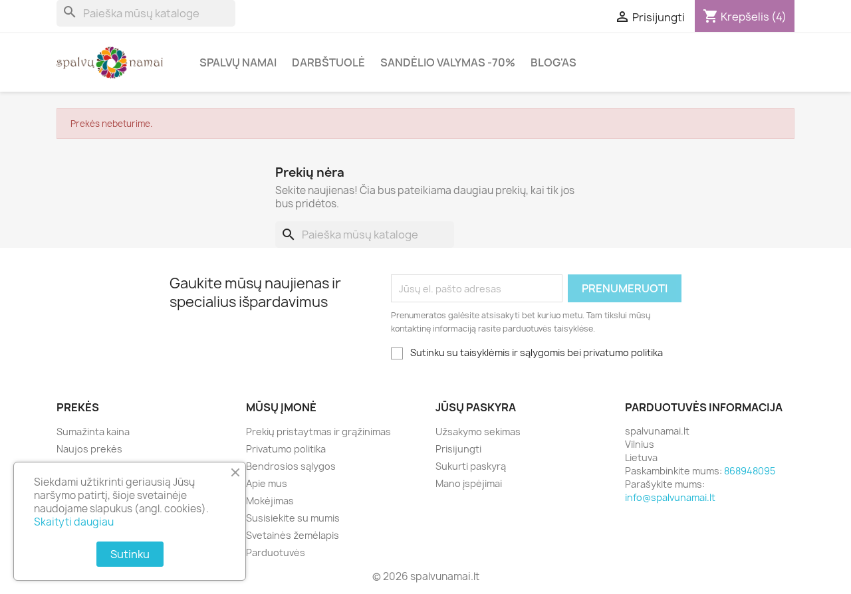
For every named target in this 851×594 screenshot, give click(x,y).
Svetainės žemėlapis (292, 535)
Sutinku (130, 554)
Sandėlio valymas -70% (447, 62)
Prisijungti (458, 449)
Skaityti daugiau (74, 522)
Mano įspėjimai (468, 483)
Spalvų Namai (238, 62)
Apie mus (266, 483)
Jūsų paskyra (475, 407)
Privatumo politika (286, 449)
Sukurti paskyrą (470, 466)
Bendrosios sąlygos (291, 466)
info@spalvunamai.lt (670, 497)
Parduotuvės (275, 552)
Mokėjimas (270, 500)
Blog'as (553, 62)
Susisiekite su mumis (293, 518)
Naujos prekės (89, 449)
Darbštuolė (328, 62)
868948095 (749, 470)
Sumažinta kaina (93, 431)
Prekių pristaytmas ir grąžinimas (318, 431)
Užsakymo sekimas (478, 431)
